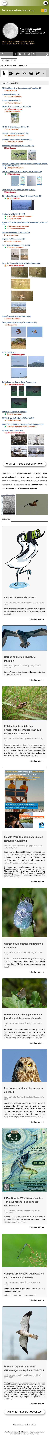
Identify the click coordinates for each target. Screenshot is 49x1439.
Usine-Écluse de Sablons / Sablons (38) (16, 316)
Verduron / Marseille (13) (11, 101)
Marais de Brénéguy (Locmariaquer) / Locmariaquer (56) (23, 424)
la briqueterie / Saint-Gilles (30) (13, 214)
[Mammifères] (11, 73)
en (45, 10)
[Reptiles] (24, 73)
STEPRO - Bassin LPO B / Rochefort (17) (17, 139)
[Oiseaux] (4, 73)
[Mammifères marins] (17, 73)
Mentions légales (18, 1424)
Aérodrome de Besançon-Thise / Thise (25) (18, 146)
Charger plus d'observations (24, 464)
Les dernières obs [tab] (9, 61)
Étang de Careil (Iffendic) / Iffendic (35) (16, 245)
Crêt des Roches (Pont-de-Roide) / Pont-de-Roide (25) (22, 172)
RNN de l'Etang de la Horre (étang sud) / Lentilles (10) (21, 88)
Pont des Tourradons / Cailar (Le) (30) (16, 233)
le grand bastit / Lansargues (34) (14, 239)
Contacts (27, 1424)
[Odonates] (37, 73)
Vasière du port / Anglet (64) (12, 430)
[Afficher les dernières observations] (13, 65)
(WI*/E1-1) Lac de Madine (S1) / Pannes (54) (18, 418)
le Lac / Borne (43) (9, 352)
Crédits (34, 1424)
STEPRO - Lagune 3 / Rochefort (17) (15, 133)
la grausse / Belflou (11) (10, 94)
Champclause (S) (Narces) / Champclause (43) (19, 323)
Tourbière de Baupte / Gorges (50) (14, 412)
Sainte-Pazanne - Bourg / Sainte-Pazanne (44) (19, 382)
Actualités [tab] (6, 519)
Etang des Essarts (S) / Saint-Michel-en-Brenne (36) (21, 263)
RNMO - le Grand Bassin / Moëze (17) (15, 127)
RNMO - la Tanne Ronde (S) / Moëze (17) (16, 107)
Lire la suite (36, 619)
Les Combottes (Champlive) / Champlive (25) (18, 190)
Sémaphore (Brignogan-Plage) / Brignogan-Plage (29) (21, 196)
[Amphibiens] (31, 73)
